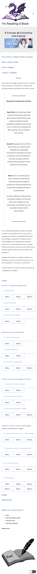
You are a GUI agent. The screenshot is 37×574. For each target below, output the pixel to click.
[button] (33, 571)
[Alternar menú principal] (33, 13)
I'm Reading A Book (15, 23)
